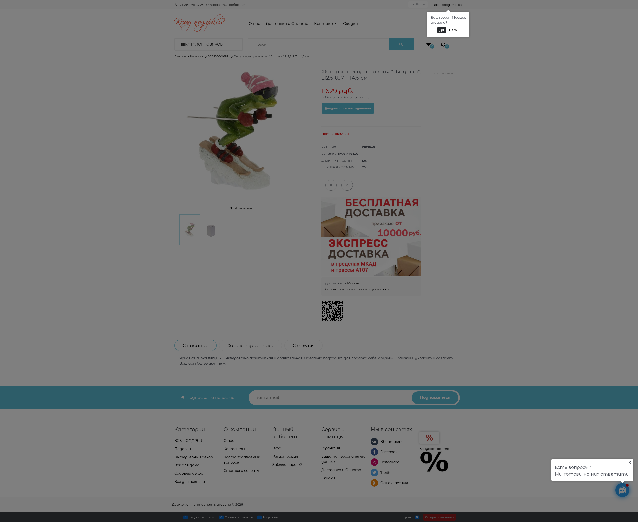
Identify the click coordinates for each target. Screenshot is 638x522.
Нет (453, 30)
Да (441, 30)
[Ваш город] (629, 462)
